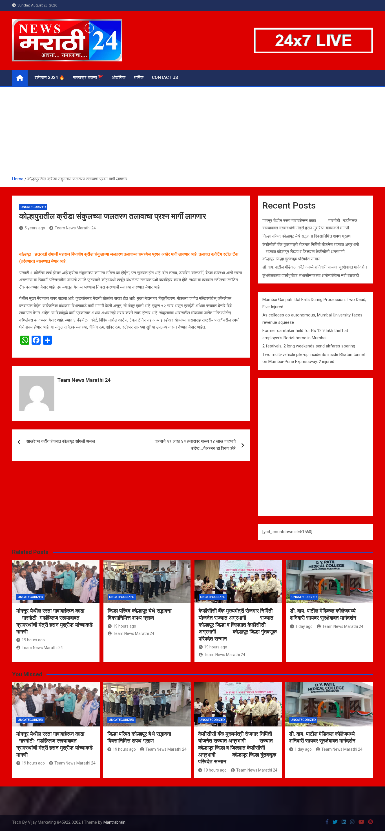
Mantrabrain (114, 822)
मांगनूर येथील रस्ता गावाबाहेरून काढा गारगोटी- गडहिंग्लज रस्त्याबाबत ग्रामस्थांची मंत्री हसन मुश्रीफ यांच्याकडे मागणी (54, 621)
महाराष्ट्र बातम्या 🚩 (88, 77)
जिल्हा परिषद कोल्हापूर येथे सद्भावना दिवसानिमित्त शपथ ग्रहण (306, 236)
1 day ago (304, 626)
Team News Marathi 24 (75, 228)
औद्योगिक (118, 77)
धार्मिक (138, 77)
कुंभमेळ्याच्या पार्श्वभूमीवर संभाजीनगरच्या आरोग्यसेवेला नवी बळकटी (310, 275)
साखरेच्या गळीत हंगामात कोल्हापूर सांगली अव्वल (60, 441)
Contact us (165, 77)
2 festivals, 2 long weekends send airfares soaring (308, 346)
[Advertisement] (192, 133)
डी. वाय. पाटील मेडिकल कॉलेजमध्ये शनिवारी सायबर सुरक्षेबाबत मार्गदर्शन (314, 267)
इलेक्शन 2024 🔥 (50, 77)
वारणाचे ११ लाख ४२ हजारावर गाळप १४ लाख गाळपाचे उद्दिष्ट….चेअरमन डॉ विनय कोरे (195, 445)
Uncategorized (33, 207)
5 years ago (35, 228)
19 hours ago (33, 640)
